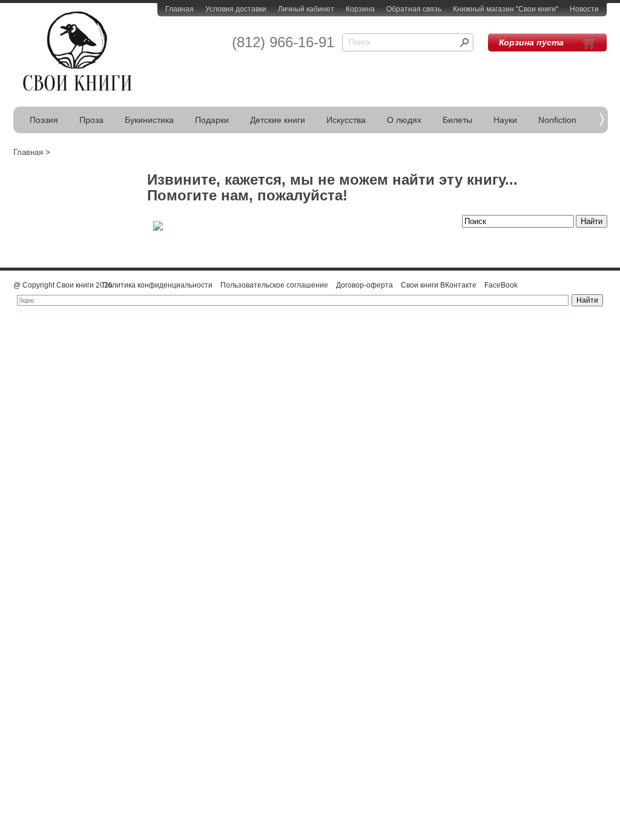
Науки (505, 120)
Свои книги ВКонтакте (439, 285)
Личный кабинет (306, 9)
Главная (179, 9)
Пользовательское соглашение (274, 285)
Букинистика (149, 120)
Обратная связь (413, 9)
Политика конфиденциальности (157, 285)
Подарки (212, 120)
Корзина (360, 9)
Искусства (346, 120)
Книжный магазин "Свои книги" (505, 9)
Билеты (457, 120)
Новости (584, 9)
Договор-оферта (364, 285)
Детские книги (277, 120)
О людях (404, 120)
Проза (91, 120)
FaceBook (501, 285)
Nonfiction (557, 120)
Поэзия (44, 120)
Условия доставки (235, 9)
